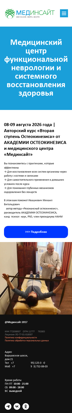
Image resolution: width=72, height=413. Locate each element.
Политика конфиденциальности (21, 337)
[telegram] (8, 408)
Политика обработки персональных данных (27, 341)
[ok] (25, 408)
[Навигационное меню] (64, 13)
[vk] (17, 408)
